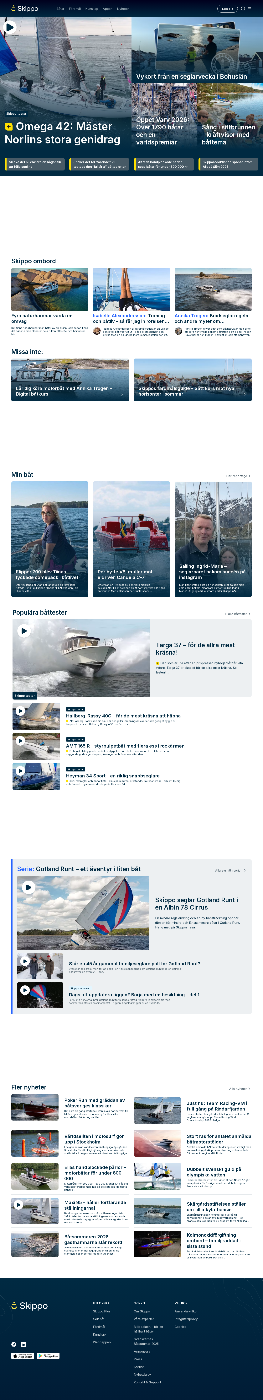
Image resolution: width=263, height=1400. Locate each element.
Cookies (180, 1327)
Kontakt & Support (147, 1382)
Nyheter (123, 9)
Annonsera (142, 1351)
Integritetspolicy (186, 1319)
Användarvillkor (186, 1311)
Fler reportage (236, 476)
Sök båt (98, 1319)
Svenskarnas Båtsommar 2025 (146, 1341)
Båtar (60, 9)
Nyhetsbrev (142, 1374)
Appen (107, 9)
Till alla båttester (235, 614)
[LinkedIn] (23, 1345)
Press (138, 1359)
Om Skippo (142, 1311)
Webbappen (102, 1342)
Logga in (227, 8)
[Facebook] (13, 1345)
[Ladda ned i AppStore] (22, 1356)
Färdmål (75, 9)
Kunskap (91, 9)
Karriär (139, 1367)
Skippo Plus (102, 1311)
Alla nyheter (238, 1089)
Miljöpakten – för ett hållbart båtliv (148, 1329)
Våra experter (144, 1319)
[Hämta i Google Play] (48, 1356)
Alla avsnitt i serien (228, 870)
